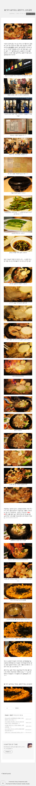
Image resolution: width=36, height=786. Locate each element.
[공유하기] (9, 708)
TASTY (11, 715)
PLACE (6, 715)
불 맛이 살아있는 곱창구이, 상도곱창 (18, 10)
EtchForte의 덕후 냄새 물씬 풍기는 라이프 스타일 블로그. (14, 747)
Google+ (28, 783)
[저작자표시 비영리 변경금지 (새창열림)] (22, 708)
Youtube (23, 783)
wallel (26, 781)
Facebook (18, 783)
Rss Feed (8, 783)
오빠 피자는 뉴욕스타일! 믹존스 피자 (14, 732)
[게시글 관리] (11, 708)
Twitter (14, 783)
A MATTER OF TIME (11, 744)
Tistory (16, 781)
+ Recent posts (6, 773)
